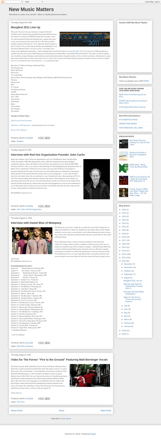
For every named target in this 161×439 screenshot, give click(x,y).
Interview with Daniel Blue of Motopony (36, 222)
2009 (124, 334)
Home (61, 411)
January (127, 326)
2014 (124, 251)
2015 (124, 247)
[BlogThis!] (42, 138)
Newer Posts (16, 411)
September (128, 274)
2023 (124, 220)
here (30, 193)
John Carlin (21, 209)
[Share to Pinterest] (49, 138)
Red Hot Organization (34, 209)
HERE (146, 81)
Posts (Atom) (66, 419)
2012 (124, 258)
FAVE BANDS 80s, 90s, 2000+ (131, 128)
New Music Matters (31, 9)
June (126, 309)
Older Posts (106, 411)
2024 (124, 216)
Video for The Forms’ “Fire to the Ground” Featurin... (132, 299)
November (128, 267)
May (126, 313)
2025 (124, 213)
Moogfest (21, 32)
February (128, 323)
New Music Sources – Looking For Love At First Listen (140, 142)
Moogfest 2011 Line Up (25, 27)
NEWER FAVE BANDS (128, 124)
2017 (124, 240)
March (127, 319)
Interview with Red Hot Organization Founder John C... (133, 286)
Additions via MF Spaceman (20, 125)
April (126, 316)
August (127, 278)
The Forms (21, 402)
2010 (124, 331)
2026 (124, 210)
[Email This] (39, 138)
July (126, 306)
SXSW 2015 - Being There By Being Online (139, 166)
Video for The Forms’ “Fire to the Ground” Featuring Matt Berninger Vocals (59, 359)
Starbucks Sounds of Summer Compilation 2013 (138, 154)
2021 (124, 227)
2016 (124, 244)
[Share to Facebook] (46, 138)
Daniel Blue (21, 346)
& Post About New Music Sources (132, 107)
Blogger (93, 434)
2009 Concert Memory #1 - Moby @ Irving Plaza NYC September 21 (140, 179)
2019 (124, 234)
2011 (124, 261)
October (127, 271)
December (128, 264)
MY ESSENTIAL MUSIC (128, 120)
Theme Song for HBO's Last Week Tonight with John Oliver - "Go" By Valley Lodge (139, 192)
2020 (124, 230)
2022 (124, 223)
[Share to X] (44, 138)
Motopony (29, 346)
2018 (124, 237)
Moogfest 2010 (78, 51)
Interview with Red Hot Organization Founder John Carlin (48, 154)
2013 (124, 254)
